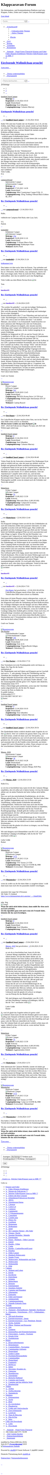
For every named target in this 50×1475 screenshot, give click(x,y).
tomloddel (4, 230)
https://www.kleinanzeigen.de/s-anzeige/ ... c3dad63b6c (21, 896)
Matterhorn (5, 488)
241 (14, 638)
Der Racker (5, 631)
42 (14, 186)
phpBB (13, 1450)
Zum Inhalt (5, 16)
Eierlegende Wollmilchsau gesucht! (22, 62)
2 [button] (6, 91)
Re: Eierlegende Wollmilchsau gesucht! (19, 201)
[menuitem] (20, 31)
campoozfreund (6, 180)
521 (14, 390)
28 (14, 758)
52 (14, 494)
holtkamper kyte (7, 263)
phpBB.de (26, 1454)
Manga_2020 (6, 752)
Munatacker (5, 850)
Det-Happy (5, 384)
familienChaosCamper (9, 97)
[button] (6, 93)
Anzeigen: (7, 1157)
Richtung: (21, 1159)
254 (14, 236)
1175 (15, 856)
